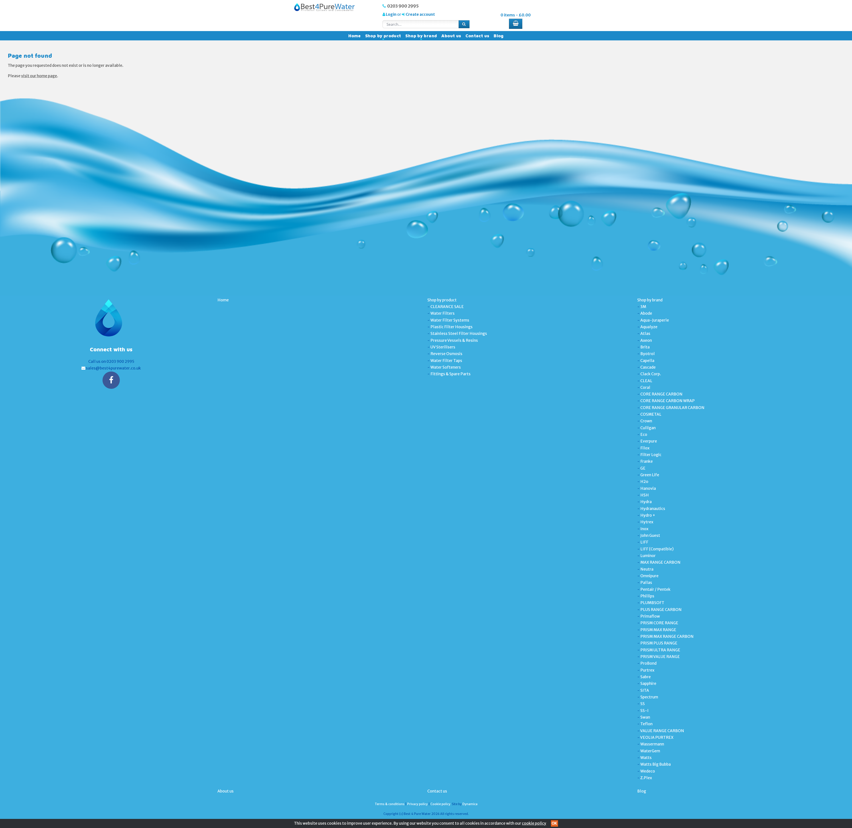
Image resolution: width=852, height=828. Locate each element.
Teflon (646, 723)
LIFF (644, 542)
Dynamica (469, 804)
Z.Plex (646, 777)
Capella (647, 360)
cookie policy (534, 823)
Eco (643, 434)
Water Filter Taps (446, 360)
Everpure (648, 441)
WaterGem (650, 751)
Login (391, 14)
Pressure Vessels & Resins (454, 340)
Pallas (646, 582)
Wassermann (652, 744)
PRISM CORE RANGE (659, 623)
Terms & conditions (389, 804)
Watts (646, 757)
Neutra (646, 569)
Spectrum (649, 697)
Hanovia (648, 488)
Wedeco (647, 771)
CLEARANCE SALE (447, 306)
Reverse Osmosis (446, 353)
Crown (646, 421)
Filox (644, 448)
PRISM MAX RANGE (658, 629)
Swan (645, 717)
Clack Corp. (650, 374)
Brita (645, 347)
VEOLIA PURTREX (656, 737)
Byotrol (647, 353)
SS (642, 703)
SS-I (644, 710)
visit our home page (39, 75)
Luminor (648, 555)
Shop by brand (421, 36)
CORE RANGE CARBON (661, 394)
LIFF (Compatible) (657, 549)
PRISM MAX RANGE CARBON (667, 636)
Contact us (477, 35)
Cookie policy (440, 804)
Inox (644, 528)
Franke (646, 461)
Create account (420, 14)
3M (643, 306)
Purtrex (647, 670)
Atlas (645, 333)
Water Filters (442, 313)
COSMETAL (650, 414)
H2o (644, 481)
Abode (646, 313)
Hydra (646, 501)
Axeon (646, 340)
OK (554, 823)
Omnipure (649, 575)
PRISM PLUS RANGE (658, 643)
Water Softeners (445, 367)
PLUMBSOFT (652, 602)
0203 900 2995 (403, 6)
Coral (645, 387)
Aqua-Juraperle (654, 320)
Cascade (648, 367)
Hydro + (647, 515)
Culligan (648, 427)
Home (354, 35)
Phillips (647, 596)
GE (642, 468)
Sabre (645, 676)
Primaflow (650, 616)
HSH (644, 495)
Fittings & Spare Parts (450, 374)
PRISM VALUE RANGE (660, 656)
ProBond (648, 663)
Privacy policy (417, 804)
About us (451, 35)
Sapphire (648, 683)
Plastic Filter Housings (451, 326)
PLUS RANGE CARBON (661, 609)
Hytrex (646, 522)
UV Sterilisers (442, 347)
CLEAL (646, 380)
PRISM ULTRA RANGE (660, 650)
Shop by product (383, 36)
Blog (499, 35)
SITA (644, 690)
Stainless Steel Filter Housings (458, 333)
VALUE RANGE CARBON (662, 730)
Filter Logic (650, 454)
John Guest (650, 535)
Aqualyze (648, 326)
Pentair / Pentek (655, 589)
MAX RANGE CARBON (660, 562)
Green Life (649, 474)
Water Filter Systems (449, 320)
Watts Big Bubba (655, 764)
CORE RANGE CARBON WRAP (667, 400)
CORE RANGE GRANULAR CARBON (672, 407)
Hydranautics (652, 508)
